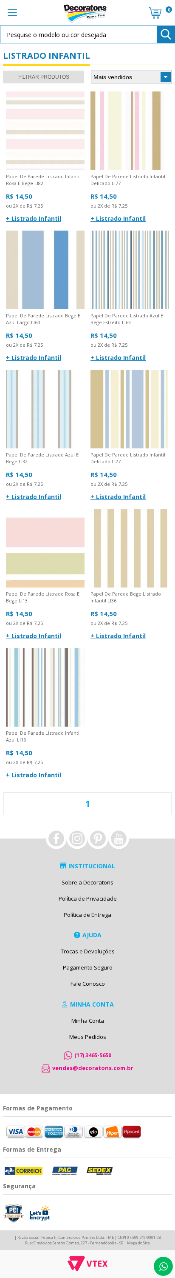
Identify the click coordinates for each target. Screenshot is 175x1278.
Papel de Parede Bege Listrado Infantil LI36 (125, 597)
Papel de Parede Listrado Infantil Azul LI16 (43, 736)
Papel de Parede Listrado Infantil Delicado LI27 (127, 458)
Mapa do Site (138, 1243)
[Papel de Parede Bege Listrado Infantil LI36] (129, 548)
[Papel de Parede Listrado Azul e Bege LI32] (45, 409)
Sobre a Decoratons (87, 882)
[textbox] (87, 34)
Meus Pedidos (87, 1037)
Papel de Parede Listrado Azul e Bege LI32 (42, 458)
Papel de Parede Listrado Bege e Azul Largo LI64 (43, 318)
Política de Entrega (87, 915)
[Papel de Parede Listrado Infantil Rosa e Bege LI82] (45, 131)
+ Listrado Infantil (33, 218)
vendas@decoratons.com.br (92, 1068)
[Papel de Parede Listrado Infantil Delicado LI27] (129, 409)
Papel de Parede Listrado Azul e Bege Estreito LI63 (126, 318)
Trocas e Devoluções (88, 951)
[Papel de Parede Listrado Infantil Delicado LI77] (129, 131)
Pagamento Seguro (88, 967)
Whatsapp (163, 1266)
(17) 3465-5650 (92, 1055)
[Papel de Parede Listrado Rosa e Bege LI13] (45, 548)
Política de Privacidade (88, 898)
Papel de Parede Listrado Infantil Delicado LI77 (127, 179)
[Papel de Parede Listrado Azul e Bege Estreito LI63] (129, 270)
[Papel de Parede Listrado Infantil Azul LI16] (45, 687)
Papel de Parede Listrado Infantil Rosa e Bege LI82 (43, 179)
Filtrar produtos (43, 77)
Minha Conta (87, 1020)
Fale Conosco (88, 983)
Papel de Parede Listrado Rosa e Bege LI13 (42, 597)
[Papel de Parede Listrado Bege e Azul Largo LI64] (45, 270)
